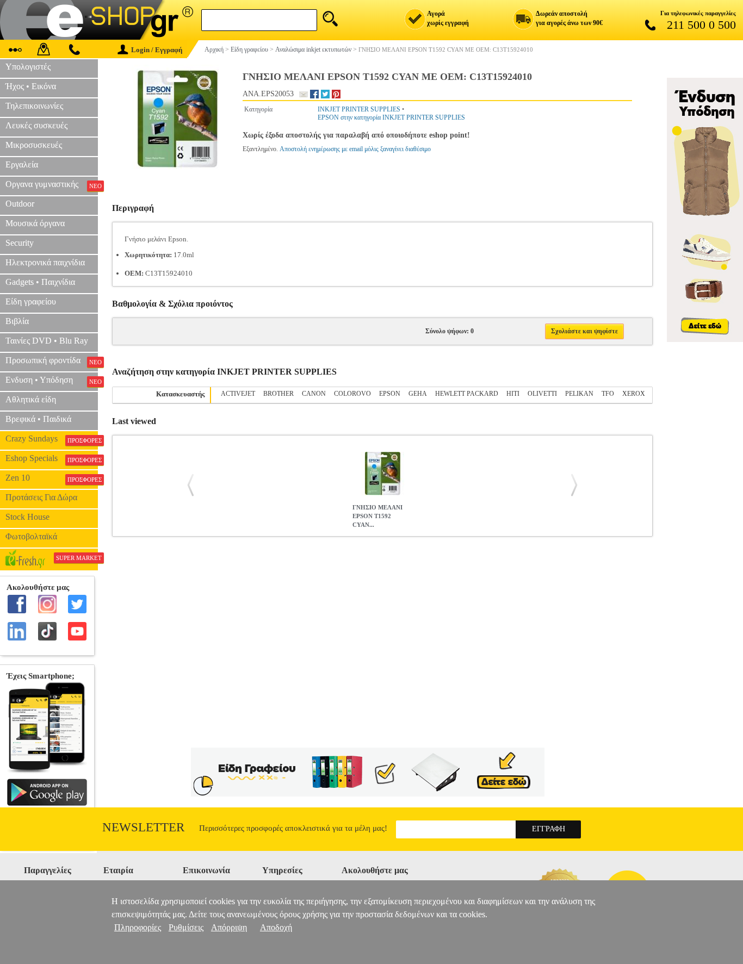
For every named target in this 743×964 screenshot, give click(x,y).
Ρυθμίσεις (186, 927)
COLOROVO (352, 393)
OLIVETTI (542, 393)
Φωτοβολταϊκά (31, 536)
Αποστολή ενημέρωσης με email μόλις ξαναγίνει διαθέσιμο (355, 149)
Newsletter (143, 827)
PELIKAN (579, 393)
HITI (512, 393)
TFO (608, 393)
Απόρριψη (229, 927)
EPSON (389, 393)
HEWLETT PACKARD (466, 393)
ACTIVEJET (238, 393)
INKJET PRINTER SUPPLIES (359, 109)
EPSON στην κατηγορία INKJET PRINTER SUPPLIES (391, 117)
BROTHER (278, 393)
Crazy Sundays (51, 439)
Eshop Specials (51, 458)
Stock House (27, 516)
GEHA (417, 393)
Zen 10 (51, 478)
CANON (314, 393)
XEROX (633, 393)
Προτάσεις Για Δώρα (41, 497)
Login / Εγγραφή (156, 50)
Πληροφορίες (137, 927)
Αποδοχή (276, 927)
